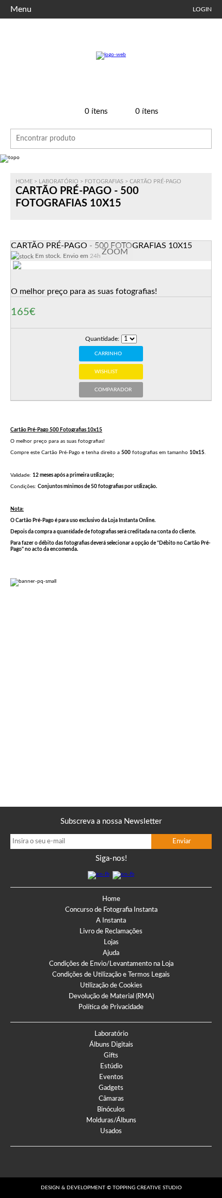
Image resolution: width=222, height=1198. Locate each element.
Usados (111, 1131)
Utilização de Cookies (111, 985)
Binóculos (111, 1109)
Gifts (111, 1055)
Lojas (111, 942)
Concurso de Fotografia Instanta (111, 910)
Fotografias (104, 181)
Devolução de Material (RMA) (111, 996)
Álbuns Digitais (111, 1044)
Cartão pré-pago (155, 181)
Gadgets (111, 1088)
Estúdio (111, 1066)
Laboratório (58, 181)
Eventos (111, 1077)
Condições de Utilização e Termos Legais (111, 974)
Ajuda (111, 953)
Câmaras (111, 1099)
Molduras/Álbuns (111, 1120)
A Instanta (111, 920)
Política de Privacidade (111, 1007)
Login (202, 9)
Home (24, 181)
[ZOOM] (32, 278)
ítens (96, 111)
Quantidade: (102, 339)
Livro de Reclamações (111, 931)
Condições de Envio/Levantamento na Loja (111, 964)
